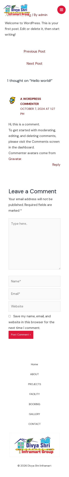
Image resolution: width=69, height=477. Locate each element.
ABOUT (34, 374)
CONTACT (34, 424)
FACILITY (34, 394)
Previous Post (34, 51)
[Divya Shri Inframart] (16, 9)
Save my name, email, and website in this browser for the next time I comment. (31, 322)
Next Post (34, 63)
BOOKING (34, 404)
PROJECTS (34, 384)
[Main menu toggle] (61, 10)
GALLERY (34, 414)
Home (34, 364)
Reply (56, 165)
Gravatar (15, 159)
